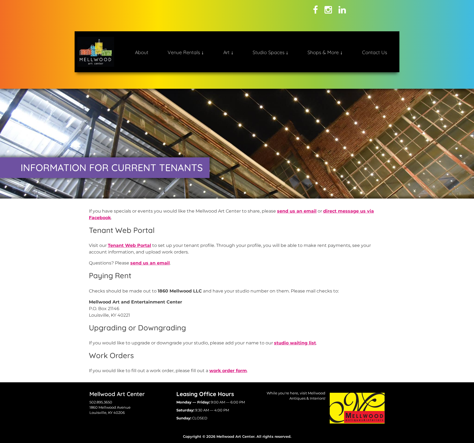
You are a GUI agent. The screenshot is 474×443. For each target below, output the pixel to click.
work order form (228, 370)
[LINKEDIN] (342, 9)
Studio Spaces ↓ (270, 52)
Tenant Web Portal (129, 245)
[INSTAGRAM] (328, 9)
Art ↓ (228, 52)
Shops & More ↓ (325, 52)
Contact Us (374, 52)
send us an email (297, 211)
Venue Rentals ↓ (186, 52)
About (141, 52)
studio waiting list (295, 343)
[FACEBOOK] (315, 9)
